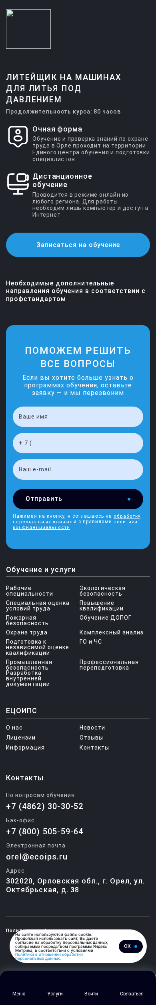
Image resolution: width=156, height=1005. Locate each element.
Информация (25, 747)
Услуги (55, 994)
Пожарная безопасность (27, 620)
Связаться (132, 994)
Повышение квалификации (102, 605)
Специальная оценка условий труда (38, 605)
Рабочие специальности (29, 590)
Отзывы (91, 737)
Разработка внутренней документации (23, 678)
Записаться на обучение (78, 245)
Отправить (44, 498)
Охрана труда (27, 632)
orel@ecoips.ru (37, 856)
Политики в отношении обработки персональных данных (49, 956)
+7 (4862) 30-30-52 (45, 806)
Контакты (94, 747)
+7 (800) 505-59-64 (45, 831)
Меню (18, 994)
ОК (127, 946)
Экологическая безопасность (103, 590)
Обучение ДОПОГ (106, 617)
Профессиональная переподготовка (109, 664)
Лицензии (21, 737)
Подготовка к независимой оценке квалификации (37, 647)
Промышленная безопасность (29, 664)
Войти (91, 994)
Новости (92, 727)
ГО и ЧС (91, 641)
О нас (14, 727)
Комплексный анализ (112, 632)
